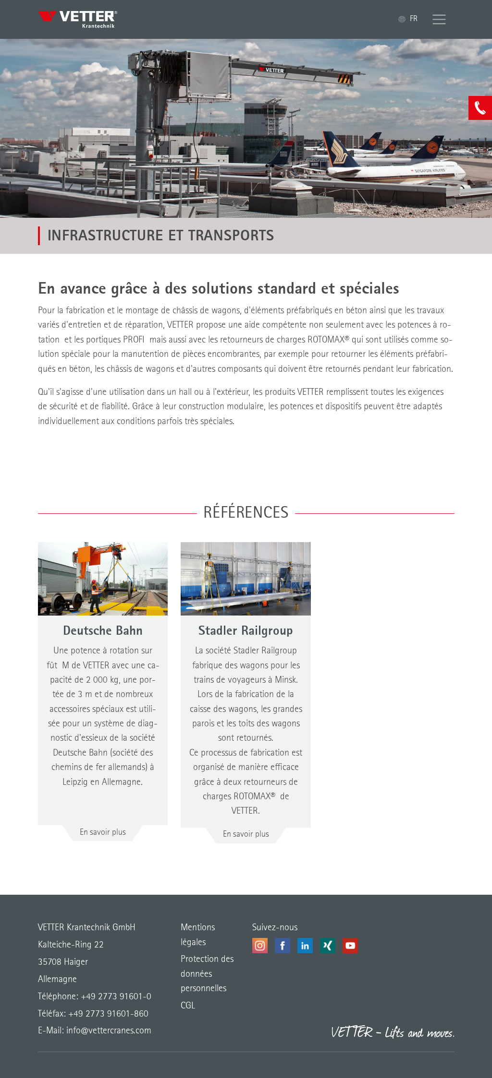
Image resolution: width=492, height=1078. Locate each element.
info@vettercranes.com (107, 1031)
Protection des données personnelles (207, 974)
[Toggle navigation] (439, 19)
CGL (188, 1006)
